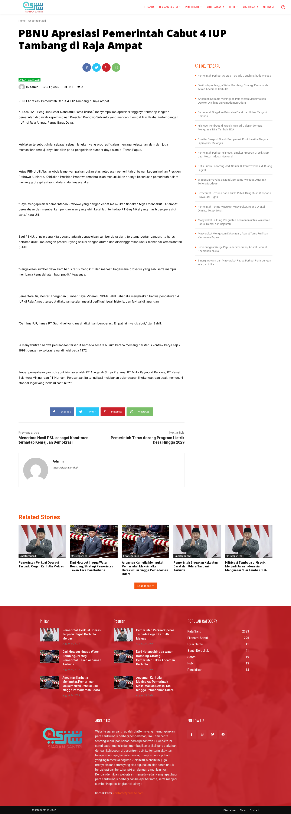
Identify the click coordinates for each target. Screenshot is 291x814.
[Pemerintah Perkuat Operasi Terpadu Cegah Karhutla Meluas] (42, 541)
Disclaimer (229, 810)
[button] (283, 7)
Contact (254, 810)
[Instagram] (202, 734)
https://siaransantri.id (65, 467)
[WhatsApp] (116, 67)
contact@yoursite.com (128, 793)
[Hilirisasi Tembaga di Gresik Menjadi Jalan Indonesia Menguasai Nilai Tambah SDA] (248, 541)
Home (22, 20)
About (243, 810)
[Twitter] (96, 67)
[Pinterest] (106, 67)
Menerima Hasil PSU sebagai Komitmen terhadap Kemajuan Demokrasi (53, 440)
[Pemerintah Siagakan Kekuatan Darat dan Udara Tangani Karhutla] (197, 541)
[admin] (22, 87)
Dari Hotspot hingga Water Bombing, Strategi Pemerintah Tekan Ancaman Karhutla (91, 566)
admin (34, 87)
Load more (144, 586)
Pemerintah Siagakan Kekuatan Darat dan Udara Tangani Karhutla (195, 566)
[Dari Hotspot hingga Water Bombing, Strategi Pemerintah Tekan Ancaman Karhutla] (93, 541)
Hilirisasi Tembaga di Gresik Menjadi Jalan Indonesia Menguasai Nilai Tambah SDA (246, 566)
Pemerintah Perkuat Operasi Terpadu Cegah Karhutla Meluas (234, 75)
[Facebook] (86, 67)
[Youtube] (223, 734)
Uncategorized (37, 20)
